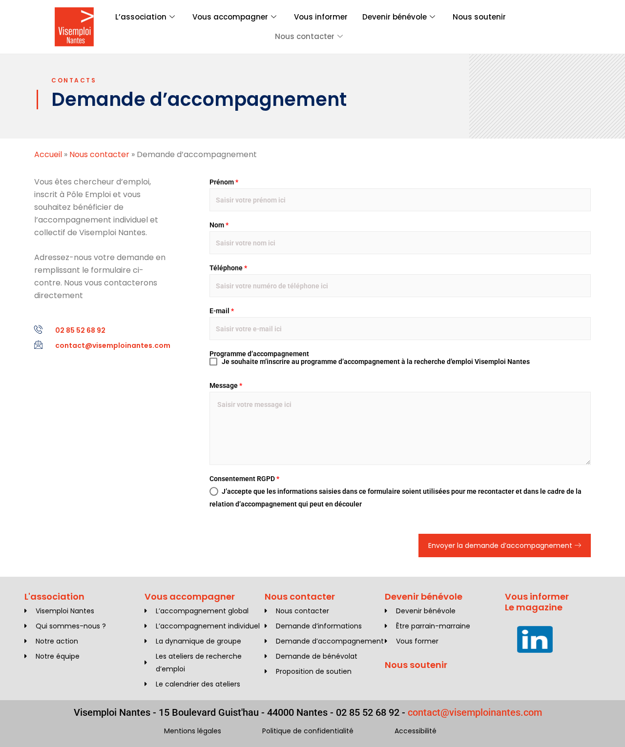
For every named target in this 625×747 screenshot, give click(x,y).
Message (225, 385)
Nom (219, 225)
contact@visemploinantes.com (475, 712)
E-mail (221, 311)
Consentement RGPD (244, 479)
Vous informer (321, 17)
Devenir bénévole (394, 17)
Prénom (223, 182)
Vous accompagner (230, 17)
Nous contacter (304, 36)
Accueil (48, 154)
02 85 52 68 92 (367, 712)
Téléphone (228, 268)
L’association (141, 17)
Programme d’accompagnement (259, 354)
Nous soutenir (479, 17)
